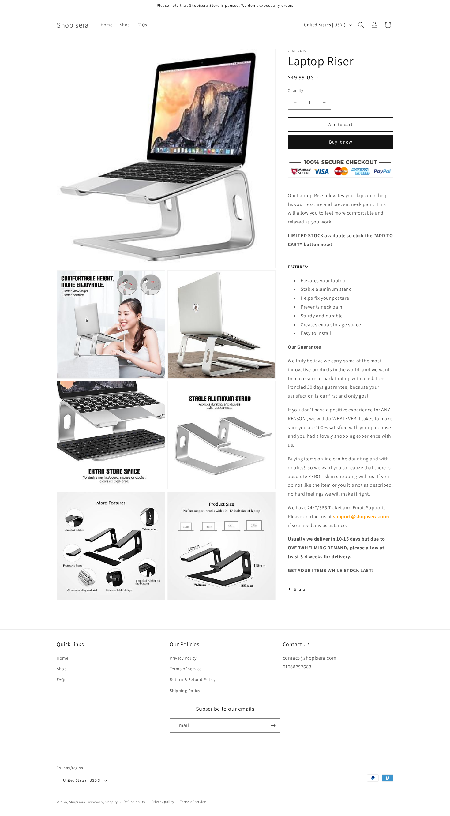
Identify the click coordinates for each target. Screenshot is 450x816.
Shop (62, 669)
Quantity (295, 90)
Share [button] (299, 589)
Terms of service (193, 801)
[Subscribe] (273, 725)
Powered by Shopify (102, 802)
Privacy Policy (183, 658)
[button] (361, 25)
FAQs (61, 679)
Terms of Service (186, 669)
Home (62, 658)
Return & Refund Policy (192, 679)
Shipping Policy (185, 690)
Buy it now (340, 142)
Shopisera (77, 802)
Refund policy (134, 801)
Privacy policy (163, 801)
